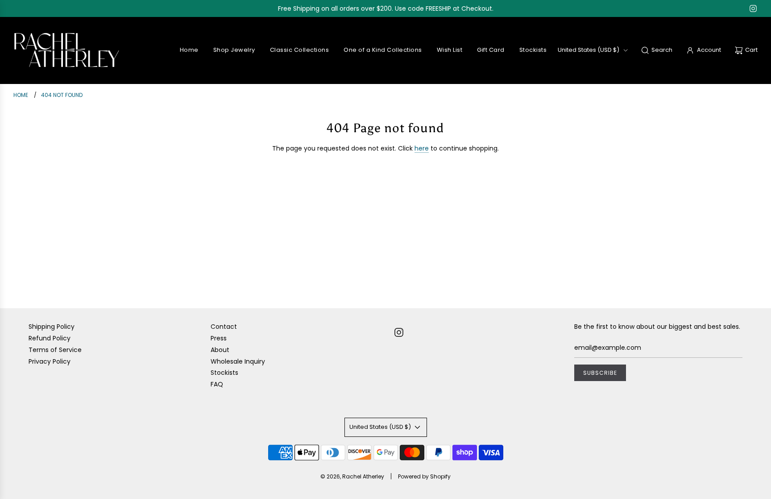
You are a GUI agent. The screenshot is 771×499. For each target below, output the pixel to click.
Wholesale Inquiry (238, 361)
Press (219, 338)
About (220, 349)
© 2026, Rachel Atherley (352, 476)
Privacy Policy (49, 361)
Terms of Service (55, 349)
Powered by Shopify (424, 476)
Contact (224, 326)
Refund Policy (49, 338)
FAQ (217, 384)
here (422, 148)
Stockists (224, 372)
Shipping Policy (52, 326)
